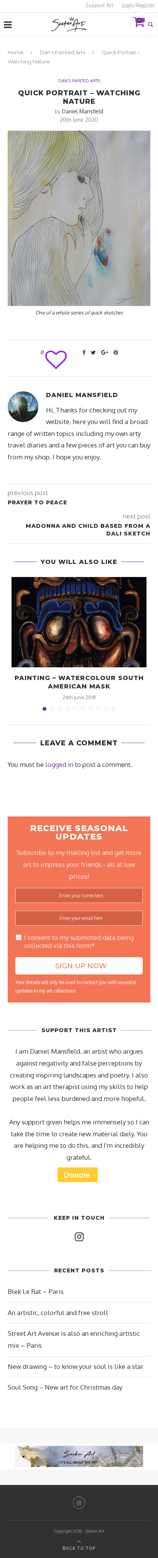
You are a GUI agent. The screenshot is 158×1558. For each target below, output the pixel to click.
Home (15, 52)
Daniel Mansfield (82, 111)
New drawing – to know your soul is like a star (75, 1366)
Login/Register (138, 5)
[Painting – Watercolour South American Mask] (79, 622)
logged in (59, 764)
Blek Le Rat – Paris (36, 1291)
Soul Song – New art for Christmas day (65, 1387)
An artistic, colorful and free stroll (58, 1313)
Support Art (100, 5)
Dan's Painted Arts (62, 52)
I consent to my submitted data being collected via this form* (79, 941)
